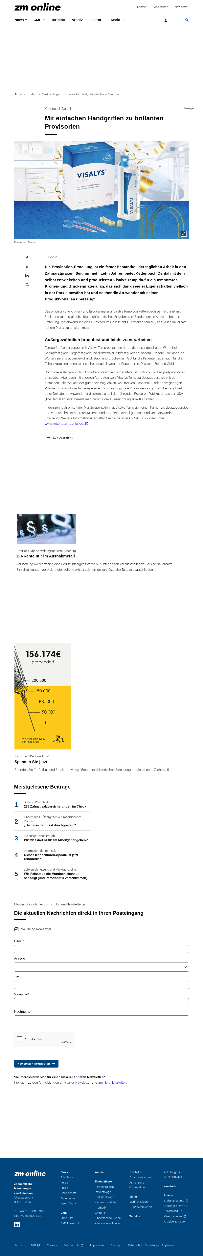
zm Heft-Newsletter (112, 1082)
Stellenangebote (174, 1201)
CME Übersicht (70, 1223)
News (19, 20)
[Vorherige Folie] (19, 180)
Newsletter (182, 7)
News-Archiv (69, 1203)
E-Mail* (19, 941)
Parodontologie (104, 1187)
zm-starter (170, 1186)
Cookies (52, 1245)
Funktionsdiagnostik (141, 1177)
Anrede (19, 958)
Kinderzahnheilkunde (108, 1218)
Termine (58, 20)
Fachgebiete (103, 1181)
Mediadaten (160, 7)
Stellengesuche (173, 1206)
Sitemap (116, 1245)
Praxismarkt (171, 1211)
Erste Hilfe (67, 1218)
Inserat (95, 20)
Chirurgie (100, 1213)
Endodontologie (105, 1197)
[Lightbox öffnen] (183, 233)
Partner (19, 1245)
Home (22, 94)
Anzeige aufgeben (175, 1221)
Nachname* (23, 1011)
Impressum (97, 1245)
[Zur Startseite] (37, 6)
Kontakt (142, 7)
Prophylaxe (136, 1172)
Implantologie (103, 1192)
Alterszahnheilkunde (107, 1223)
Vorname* (21, 994)
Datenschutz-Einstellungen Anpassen (151, 1245)
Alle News (67, 1177)
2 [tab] (180, 149)
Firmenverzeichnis (140, 1207)
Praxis (64, 1188)
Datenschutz (71, 1245)
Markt (115, 20)
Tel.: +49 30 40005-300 (29, 1211)
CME (37, 20)
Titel (17, 977)
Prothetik (100, 1207)
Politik (64, 1182)
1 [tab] (172, 149)
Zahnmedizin (68, 1198)
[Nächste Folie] (183, 180)
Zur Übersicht (62, 437)
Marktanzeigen (138, 1202)
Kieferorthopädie (105, 1202)
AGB (33, 1245)
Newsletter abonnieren (33, 1063)
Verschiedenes (173, 1216)
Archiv (77, 20)
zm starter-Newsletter (75, 1082)
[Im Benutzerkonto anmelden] (166, 20)
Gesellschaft (68, 1193)
